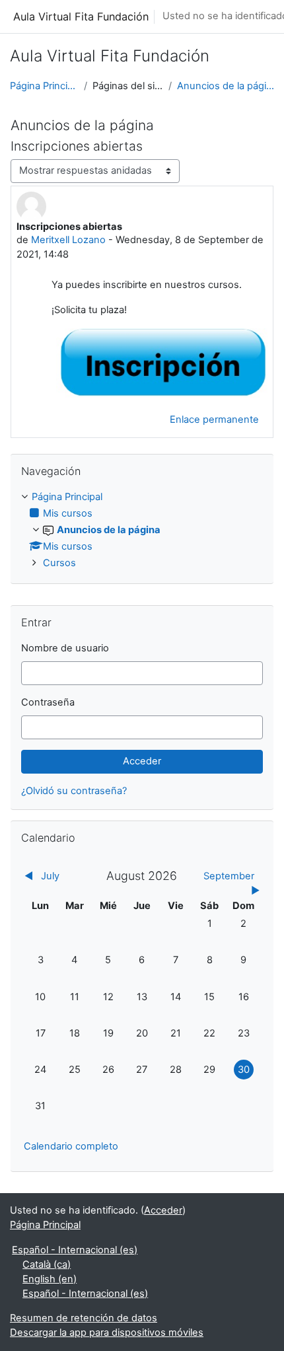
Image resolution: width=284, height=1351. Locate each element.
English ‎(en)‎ (49, 1279)
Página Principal (44, 86)
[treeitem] (142, 530)
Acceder (163, 1210)
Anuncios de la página (225, 86)
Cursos (59, 563)
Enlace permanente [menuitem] (214, 419)
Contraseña (48, 702)
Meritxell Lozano (68, 240)
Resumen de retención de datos (83, 1318)
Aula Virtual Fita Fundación (81, 16)
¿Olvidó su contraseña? (74, 791)
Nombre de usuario (65, 648)
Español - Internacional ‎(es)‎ (74, 1250)
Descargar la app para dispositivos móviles (106, 1332)
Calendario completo (71, 1146)
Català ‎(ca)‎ (46, 1264)
